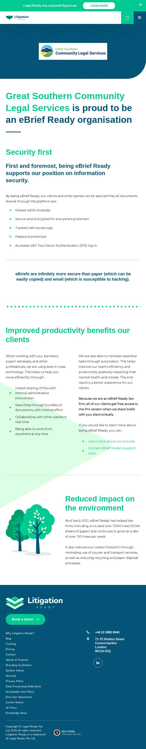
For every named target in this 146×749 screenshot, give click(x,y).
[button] (140, 4)
